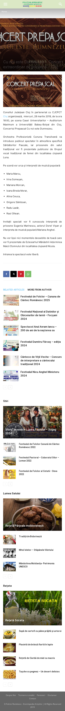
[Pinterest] (21, 274)
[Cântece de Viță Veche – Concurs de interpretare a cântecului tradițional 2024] (11, 360)
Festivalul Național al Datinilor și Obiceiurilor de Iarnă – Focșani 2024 (40, 315)
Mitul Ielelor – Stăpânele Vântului (36, 550)
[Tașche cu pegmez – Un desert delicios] (9, 674)
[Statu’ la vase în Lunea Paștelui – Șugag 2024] (32, 422)
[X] (13, 274)
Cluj (5, 116)
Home (4, 11)
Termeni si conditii (26, 695)
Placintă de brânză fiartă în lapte (36, 644)
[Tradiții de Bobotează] (9, 539)
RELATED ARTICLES (13, 289)
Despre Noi (11, 695)
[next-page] (10, 387)
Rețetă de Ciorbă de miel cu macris (37, 658)
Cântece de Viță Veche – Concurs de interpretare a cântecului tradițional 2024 (41, 360)
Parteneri (41, 695)
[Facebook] (6, 274)
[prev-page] (5, 387)
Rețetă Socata (14, 620)
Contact (32, 698)
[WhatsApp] (28, 274)
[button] (5, 4)
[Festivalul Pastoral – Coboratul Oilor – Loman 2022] (9, 460)
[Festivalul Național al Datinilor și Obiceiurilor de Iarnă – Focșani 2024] (11, 315)
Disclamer (52, 695)
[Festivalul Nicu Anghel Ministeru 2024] (11, 375)
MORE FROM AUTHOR (39, 289)
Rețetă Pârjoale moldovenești (24, 525)
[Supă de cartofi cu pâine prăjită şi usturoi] (9, 634)
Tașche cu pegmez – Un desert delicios (39, 671)
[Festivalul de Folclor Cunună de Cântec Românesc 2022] (9, 447)
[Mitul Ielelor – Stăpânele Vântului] (9, 553)
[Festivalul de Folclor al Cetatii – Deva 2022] (9, 474)
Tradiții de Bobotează (30, 536)
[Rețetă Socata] (32, 608)
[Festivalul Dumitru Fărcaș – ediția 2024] (11, 345)
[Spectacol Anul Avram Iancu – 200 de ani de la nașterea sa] (11, 330)
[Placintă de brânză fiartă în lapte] (9, 647)
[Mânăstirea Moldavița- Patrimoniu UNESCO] (9, 566)
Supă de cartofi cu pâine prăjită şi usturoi (40, 631)
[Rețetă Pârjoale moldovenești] (32, 514)
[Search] (60, 4)
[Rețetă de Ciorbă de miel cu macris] (9, 661)
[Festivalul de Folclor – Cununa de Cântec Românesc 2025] (11, 300)
